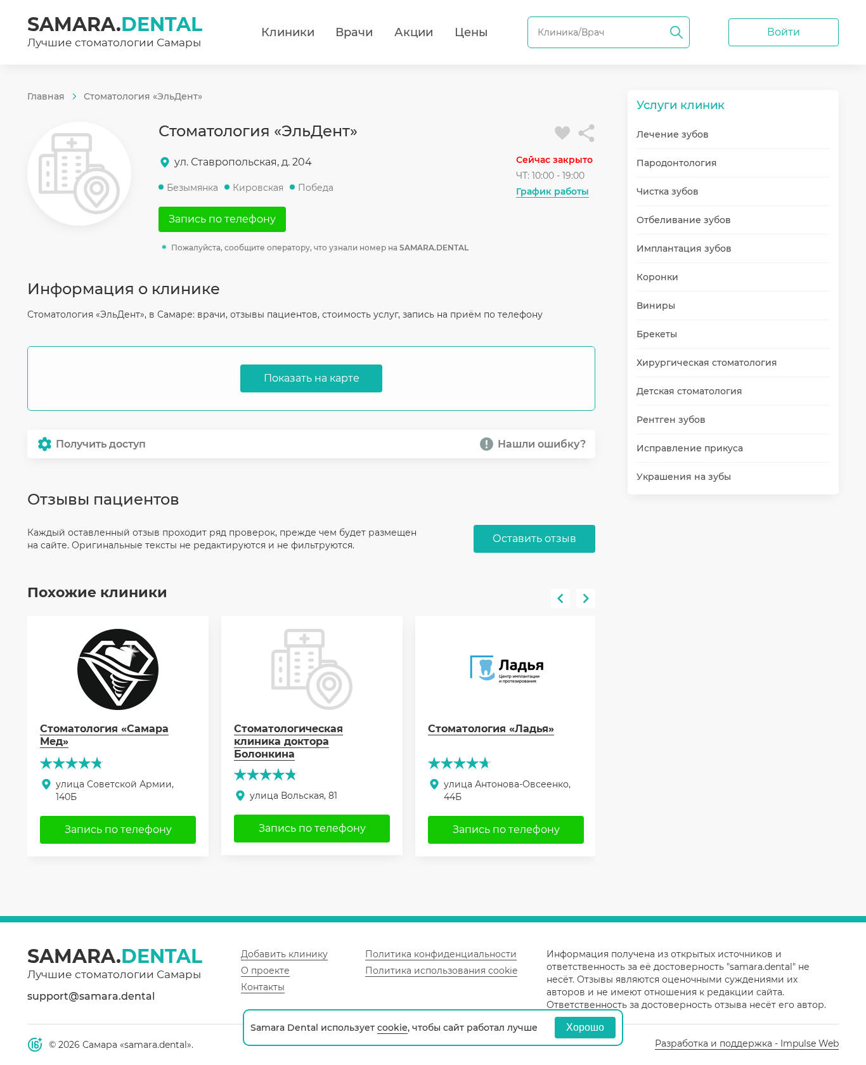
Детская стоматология (689, 391)
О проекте (265, 970)
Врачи (354, 32)
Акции (413, 32)
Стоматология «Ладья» (491, 729)
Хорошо (585, 1027)
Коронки (657, 277)
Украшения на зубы (684, 476)
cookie (392, 1027)
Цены (471, 32)
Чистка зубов (668, 191)
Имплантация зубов (684, 248)
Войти (783, 32)
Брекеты (657, 334)
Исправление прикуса (690, 448)
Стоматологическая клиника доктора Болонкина (288, 741)
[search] (676, 32)
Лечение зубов (673, 134)
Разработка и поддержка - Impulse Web (747, 1043)
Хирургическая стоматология (707, 362)
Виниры (656, 305)
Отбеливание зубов (684, 220)
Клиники (287, 32)
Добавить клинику (284, 954)
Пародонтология (677, 163)
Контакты (263, 987)
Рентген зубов (671, 419)
